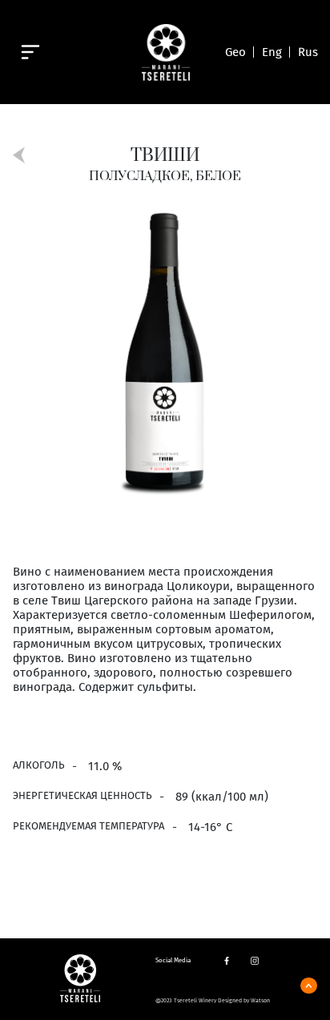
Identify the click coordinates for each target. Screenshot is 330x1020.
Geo (235, 52)
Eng (272, 52)
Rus (308, 52)
